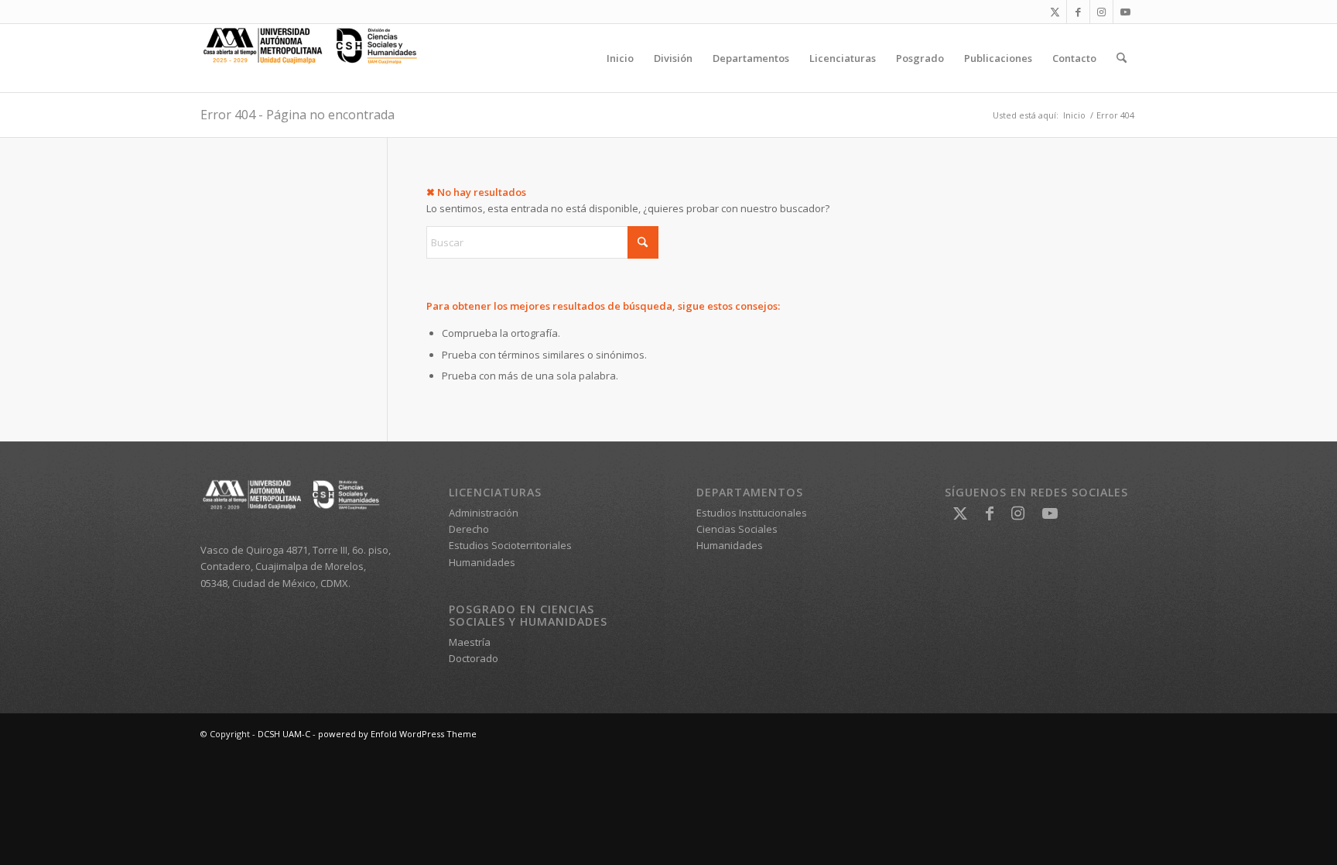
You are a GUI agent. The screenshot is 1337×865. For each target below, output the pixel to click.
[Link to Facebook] (1078, 11)
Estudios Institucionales (751, 513)
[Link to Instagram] (1101, 11)
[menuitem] (620, 58)
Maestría (470, 642)
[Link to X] (1055, 11)
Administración (483, 513)
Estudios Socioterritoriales (510, 545)
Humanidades (482, 562)
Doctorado (473, 658)
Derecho (469, 529)
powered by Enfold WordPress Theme (397, 734)
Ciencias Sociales (737, 529)
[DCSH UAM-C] (316, 58)
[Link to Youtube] (1125, 11)
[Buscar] (1121, 58)
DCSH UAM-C (284, 734)
